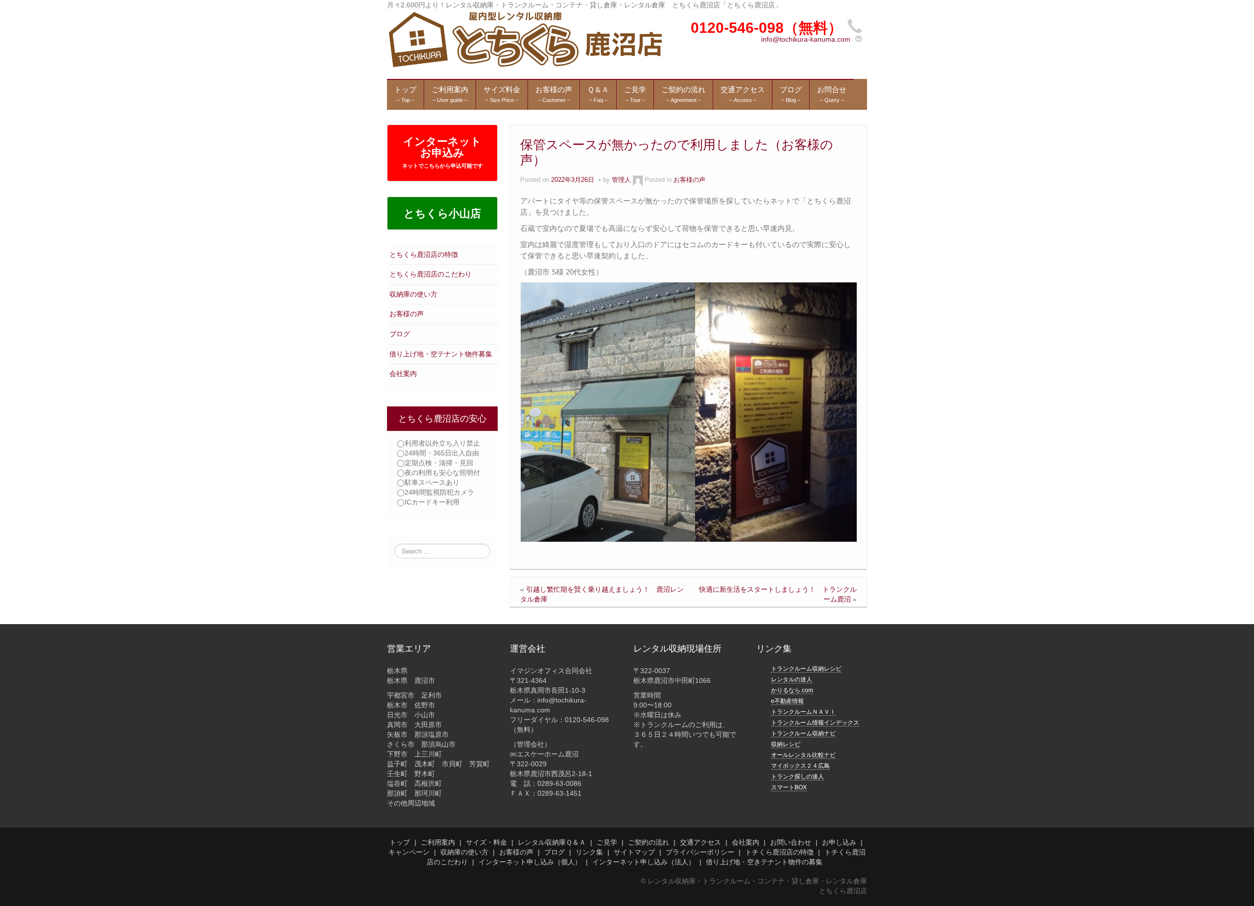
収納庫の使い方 (413, 294)
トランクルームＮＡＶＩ (803, 711)
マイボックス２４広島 (800, 765)
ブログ (399, 334)
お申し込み (839, 842)
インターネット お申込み (442, 152)
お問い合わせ (790, 842)
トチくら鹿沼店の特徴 (779, 852)
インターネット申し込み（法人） (643, 862)
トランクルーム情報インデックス (815, 722)
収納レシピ (785, 744)
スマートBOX (789, 787)
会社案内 (403, 374)
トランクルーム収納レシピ (806, 668)
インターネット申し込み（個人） (530, 862)
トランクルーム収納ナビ (803, 733)
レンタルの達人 (791, 679)
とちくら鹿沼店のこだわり (430, 274)
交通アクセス (700, 842)
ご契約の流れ (648, 842)
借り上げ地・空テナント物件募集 (440, 354)
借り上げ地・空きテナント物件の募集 (764, 862)
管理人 (621, 179)
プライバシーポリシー (700, 852)
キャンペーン (409, 852)
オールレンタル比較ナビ (803, 755)
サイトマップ (634, 852)
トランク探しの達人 (797, 776)
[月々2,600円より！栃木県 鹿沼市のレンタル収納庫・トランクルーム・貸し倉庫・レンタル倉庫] (524, 39)
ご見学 (607, 842)
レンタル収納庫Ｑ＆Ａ (552, 842)
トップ (399, 842)
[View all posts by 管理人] (638, 179)
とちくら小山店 (442, 213)
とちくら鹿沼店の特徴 (423, 254)
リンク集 (589, 852)
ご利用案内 (438, 842)
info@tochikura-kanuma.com (805, 39)
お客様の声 (406, 314)
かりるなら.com (792, 690)
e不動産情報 (787, 701)
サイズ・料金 (486, 842)
